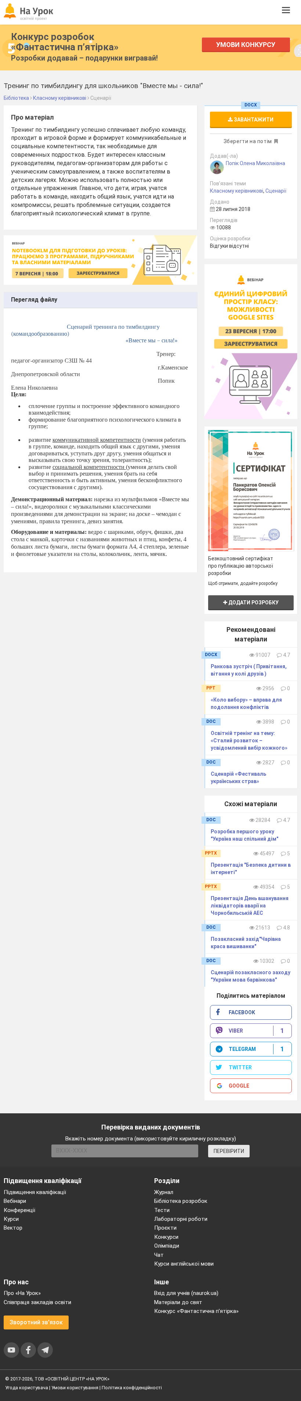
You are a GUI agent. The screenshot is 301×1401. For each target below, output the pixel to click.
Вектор (13, 1227)
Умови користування (74, 1387)
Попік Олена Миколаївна (255, 163)
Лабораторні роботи (180, 1219)
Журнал (163, 1192)
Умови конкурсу (245, 44)
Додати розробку (253, 602)
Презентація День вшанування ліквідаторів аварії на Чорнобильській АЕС (250, 905)
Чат (159, 1255)
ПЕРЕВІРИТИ (229, 1151)
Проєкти (165, 1227)
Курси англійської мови (184, 1263)
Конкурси (166, 1237)
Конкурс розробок (65, 41)
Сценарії (275, 191)
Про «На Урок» (22, 1293)
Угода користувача (26, 1387)
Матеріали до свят (178, 1302)
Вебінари (15, 1201)
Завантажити (253, 120)
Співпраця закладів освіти (37, 1302)
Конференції (19, 1210)
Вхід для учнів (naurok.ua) (186, 1293)
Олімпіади (166, 1245)
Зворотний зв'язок (36, 1322)
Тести (162, 1210)
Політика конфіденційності (132, 1387)
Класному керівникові (236, 191)
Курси (11, 1219)
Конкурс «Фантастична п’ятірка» (196, 1311)
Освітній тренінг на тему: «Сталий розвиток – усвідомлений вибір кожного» (249, 740)
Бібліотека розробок (180, 1201)
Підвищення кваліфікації (35, 1192)
